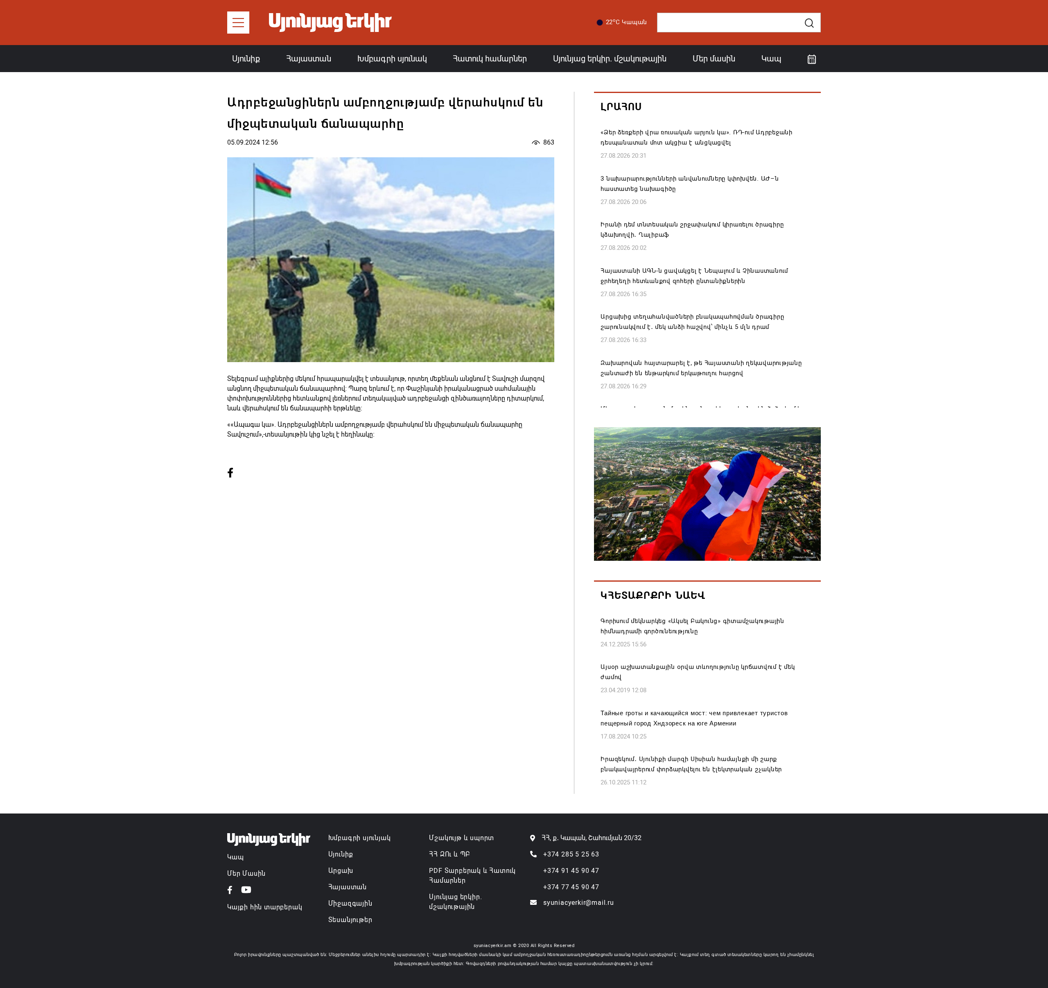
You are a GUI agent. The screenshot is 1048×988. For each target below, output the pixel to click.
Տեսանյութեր (350, 920)
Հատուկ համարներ (490, 58)
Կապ (771, 58)
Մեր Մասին (246, 873)
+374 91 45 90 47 (571, 871)
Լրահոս (621, 107)
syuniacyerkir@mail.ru (578, 902)
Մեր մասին (714, 58)
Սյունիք (246, 58)
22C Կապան (627, 22)
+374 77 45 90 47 (571, 887)
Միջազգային (350, 903)
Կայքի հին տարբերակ (264, 907)
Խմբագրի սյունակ (392, 58)
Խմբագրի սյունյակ (359, 838)
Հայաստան (308, 58)
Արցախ (340, 871)
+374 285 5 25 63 (571, 854)
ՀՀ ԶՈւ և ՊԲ (449, 854)
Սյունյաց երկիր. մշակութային (609, 58)
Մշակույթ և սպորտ (461, 838)
